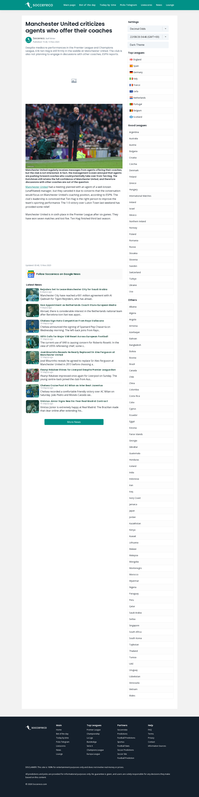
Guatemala (134, 453)
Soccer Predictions (125, 750)
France (136, 84)
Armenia (133, 325)
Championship (93, 733)
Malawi (132, 548)
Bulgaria (133, 151)
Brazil (132, 364)
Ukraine (133, 285)
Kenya (132, 529)
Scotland (137, 116)
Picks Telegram (128, 4)
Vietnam (133, 689)
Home (59, 729)
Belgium (137, 110)
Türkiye (133, 278)
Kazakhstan (135, 523)
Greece (132, 183)
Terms (151, 733)
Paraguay (134, 593)
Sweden (133, 265)
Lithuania (133, 542)
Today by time (108, 4)
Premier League (94, 729)
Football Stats (123, 746)
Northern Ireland (137, 221)
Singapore (134, 625)
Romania (133, 240)
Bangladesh (135, 344)
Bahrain (133, 338)
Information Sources (157, 746)
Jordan (132, 517)
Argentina (134, 132)
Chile (131, 376)
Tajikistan (134, 644)
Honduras (134, 459)
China (132, 383)
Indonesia (134, 478)
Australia (133, 138)
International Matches (140, 195)
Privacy (151, 738)
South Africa (135, 631)
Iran (131, 485)
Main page (69, 4)
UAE (131, 663)
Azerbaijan (134, 332)
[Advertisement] (74, 81)
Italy (135, 78)
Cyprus (132, 408)
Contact (151, 742)
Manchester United (36, 187)
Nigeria (132, 587)
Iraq (131, 491)
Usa (131, 291)
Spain (136, 65)
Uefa (135, 91)
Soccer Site (122, 754)
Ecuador (133, 415)
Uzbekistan (134, 676)
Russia (132, 246)
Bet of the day (87, 4)
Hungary (133, 189)
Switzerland (135, 272)
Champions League (95, 750)
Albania (133, 306)
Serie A (90, 746)
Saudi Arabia (135, 612)
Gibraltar (133, 446)
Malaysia (133, 555)
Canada (133, 370)
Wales (132, 695)
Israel (132, 208)
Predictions (122, 733)
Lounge (170, 4)
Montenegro (135, 568)
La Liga (90, 738)
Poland (132, 234)
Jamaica (133, 504)
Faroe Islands (136, 434)
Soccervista (122, 729)
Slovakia (133, 253)
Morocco (133, 574)
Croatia (133, 157)
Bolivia (132, 351)
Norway (133, 227)
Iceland (132, 466)
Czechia (133, 163)
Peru (131, 599)
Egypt (132, 421)
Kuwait (132, 536)
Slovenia (133, 259)
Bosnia (132, 357)
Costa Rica (134, 395)
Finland (132, 176)
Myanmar (134, 580)
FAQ (150, 729)
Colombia (134, 389)
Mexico (133, 214)
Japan (132, 510)
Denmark (134, 170)
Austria (132, 144)
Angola (132, 319)
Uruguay (133, 670)
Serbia (132, 619)
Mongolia (134, 561)
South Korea (135, 638)
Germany (138, 72)
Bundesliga (92, 742)
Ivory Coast (135, 497)
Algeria (132, 313)
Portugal (137, 104)
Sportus (120, 742)
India (131, 472)
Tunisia (132, 657)
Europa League (93, 754)
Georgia (133, 440)
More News (74, 422)
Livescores (146, 4)
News (159, 4)
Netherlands (139, 97)
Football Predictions (126, 738)
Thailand (133, 650)
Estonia (133, 427)
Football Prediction (125, 758)
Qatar (132, 606)
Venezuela (134, 682)
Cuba (131, 402)
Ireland (132, 202)
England (137, 59)
